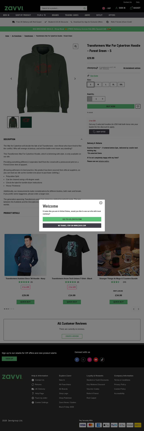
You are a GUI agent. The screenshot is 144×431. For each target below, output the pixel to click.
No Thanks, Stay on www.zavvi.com (72, 225)
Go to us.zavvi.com (72, 219)
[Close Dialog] (100, 202)
